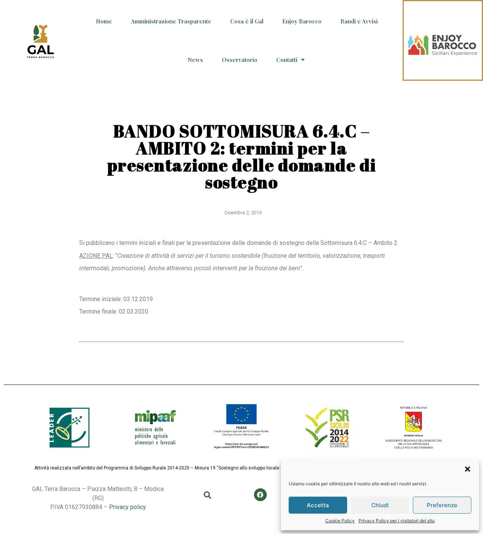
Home (104, 21)
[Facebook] (260, 494)
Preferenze (442, 505)
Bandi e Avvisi (359, 21)
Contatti (286, 59)
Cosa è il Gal (246, 21)
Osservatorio (239, 59)
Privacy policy (127, 507)
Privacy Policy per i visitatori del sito (396, 520)
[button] (467, 469)
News (195, 59)
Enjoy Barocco (301, 21)
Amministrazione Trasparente (171, 21)
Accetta (318, 505)
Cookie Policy (340, 520)
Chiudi (380, 505)
